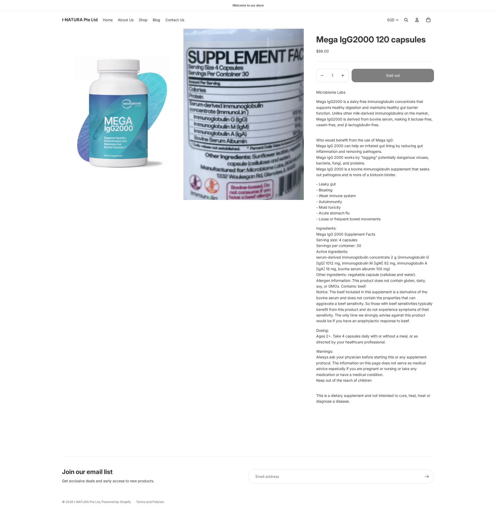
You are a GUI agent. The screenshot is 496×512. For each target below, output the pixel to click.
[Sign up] (427, 476)
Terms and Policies (150, 502)
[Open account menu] (417, 20)
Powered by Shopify (116, 502)
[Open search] (406, 20)
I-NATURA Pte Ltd (87, 502)
